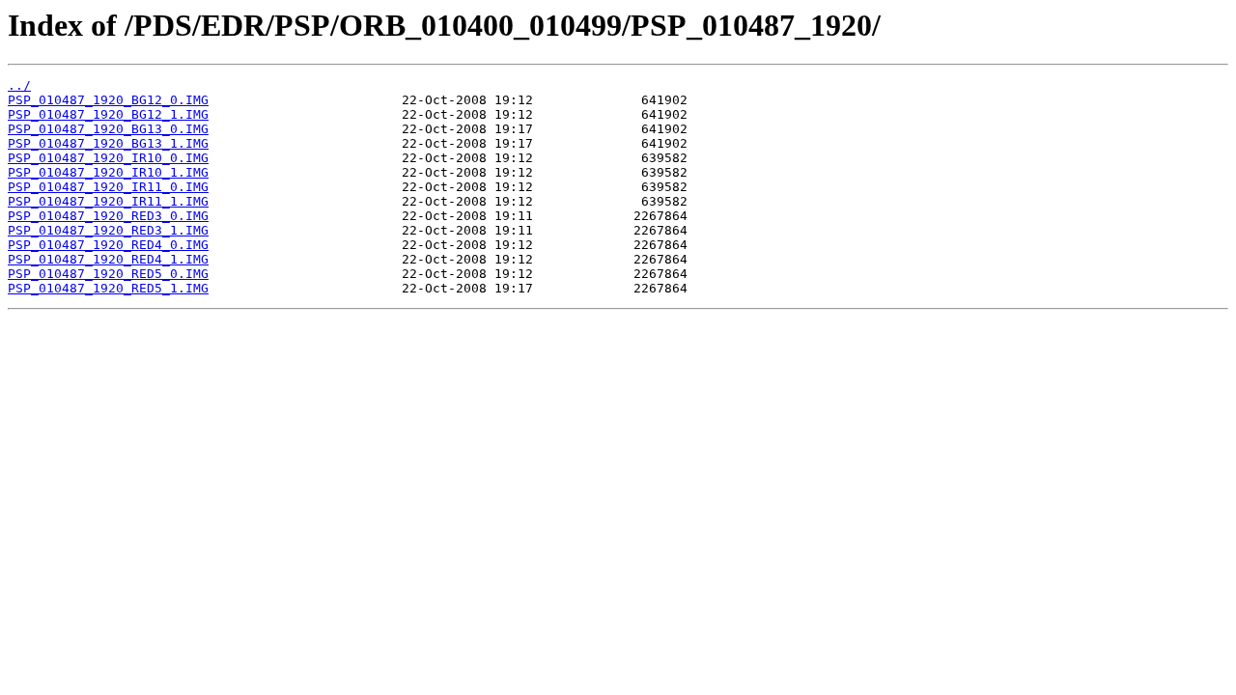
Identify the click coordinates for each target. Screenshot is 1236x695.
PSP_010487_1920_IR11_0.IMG (108, 187)
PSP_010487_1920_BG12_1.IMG (108, 114)
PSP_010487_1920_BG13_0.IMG (108, 129)
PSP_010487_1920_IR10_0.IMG (108, 158)
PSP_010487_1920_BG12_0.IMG (108, 100)
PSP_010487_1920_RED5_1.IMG (108, 288)
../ (19, 85)
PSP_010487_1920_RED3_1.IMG (108, 230)
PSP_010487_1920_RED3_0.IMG (108, 215)
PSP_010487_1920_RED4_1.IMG (108, 259)
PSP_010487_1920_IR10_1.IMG (108, 172)
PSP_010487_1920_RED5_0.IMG (108, 273)
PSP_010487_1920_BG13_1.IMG (108, 143)
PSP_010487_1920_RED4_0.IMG (108, 244)
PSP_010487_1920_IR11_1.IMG (108, 201)
